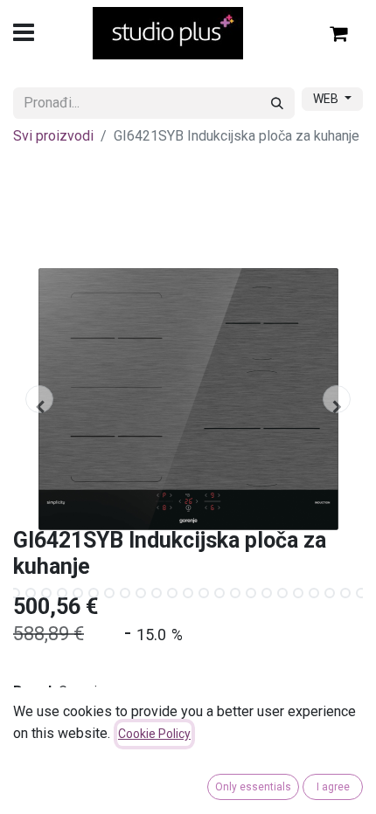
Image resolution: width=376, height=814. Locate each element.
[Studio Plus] (168, 33)
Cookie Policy (154, 734)
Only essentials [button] (253, 787)
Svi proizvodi (53, 136)
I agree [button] (333, 787)
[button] (39, 399)
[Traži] (277, 103)
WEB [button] (327, 99)
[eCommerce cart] (339, 33)
